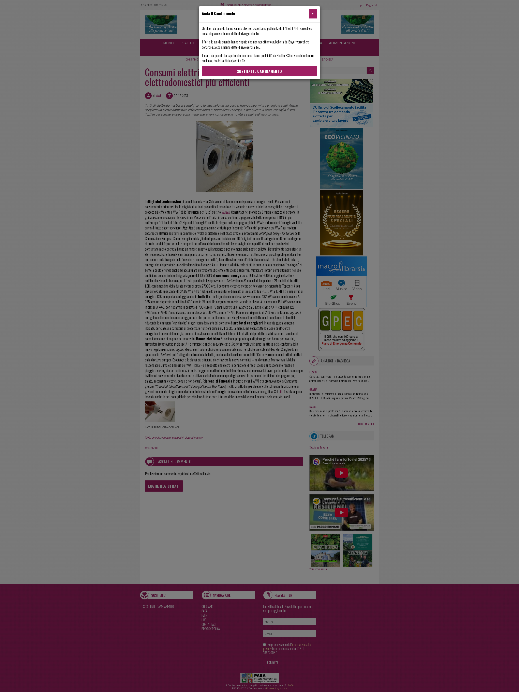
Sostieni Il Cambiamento (259, 71)
